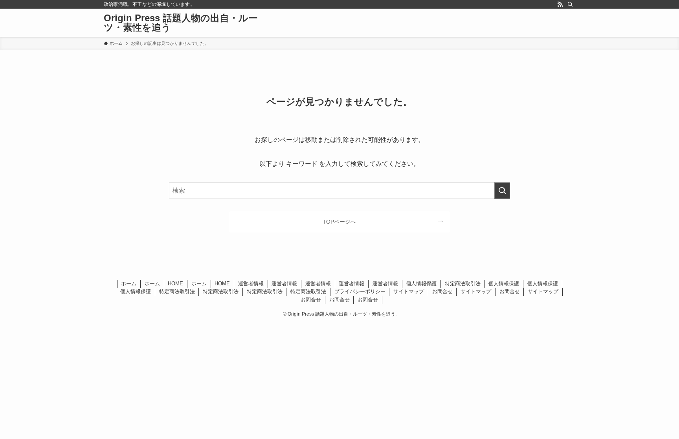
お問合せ (442, 291)
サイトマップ (408, 291)
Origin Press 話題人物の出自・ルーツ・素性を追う (181, 22)
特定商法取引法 (463, 284)
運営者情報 (251, 284)
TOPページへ (339, 222)
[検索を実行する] (502, 190)
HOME (175, 284)
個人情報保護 (421, 284)
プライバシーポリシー (359, 291)
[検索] (570, 4)
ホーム (128, 284)
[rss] (560, 4)
